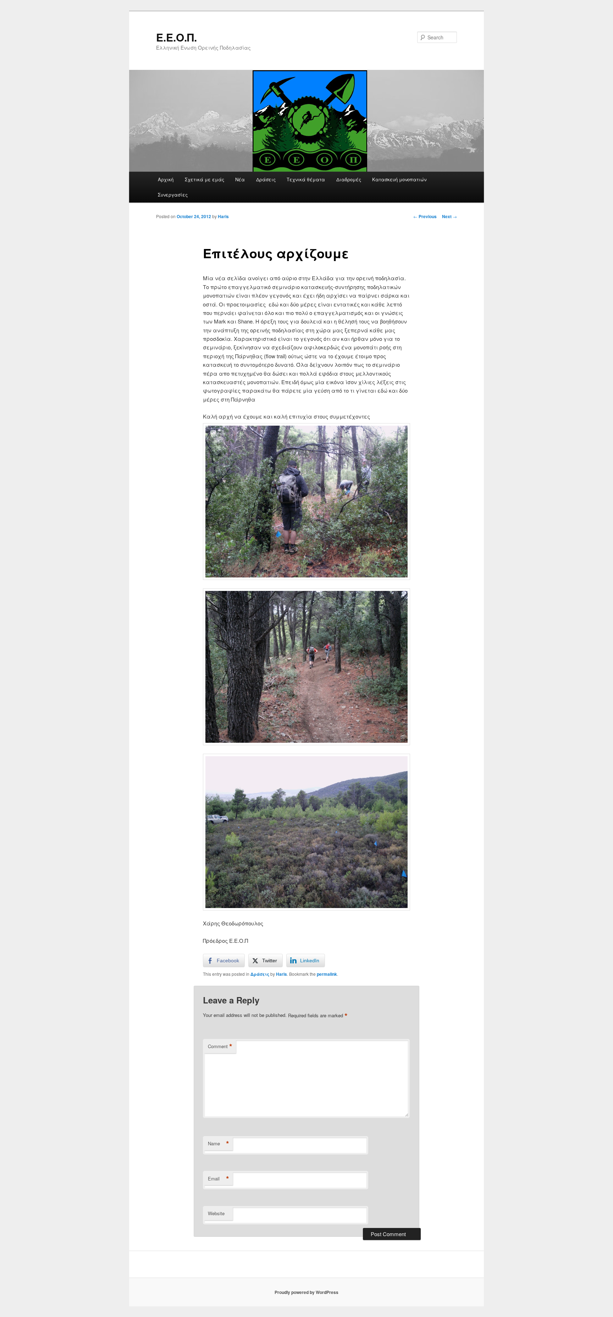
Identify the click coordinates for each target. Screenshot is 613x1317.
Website (216, 1213)
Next (449, 216)
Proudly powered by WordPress (306, 1292)
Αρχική (165, 179)
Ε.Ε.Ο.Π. (176, 37)
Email (218, 1178)
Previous (425, 216)
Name (218, 1143)
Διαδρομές (348, 179)
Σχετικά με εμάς (204, 179)
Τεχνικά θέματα (306, 179)
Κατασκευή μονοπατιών (399, 179)
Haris (223, 216)
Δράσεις (266, 179)
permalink (327, 974)
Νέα (240, 179)
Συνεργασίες (173, 194)
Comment (220, 1046)
